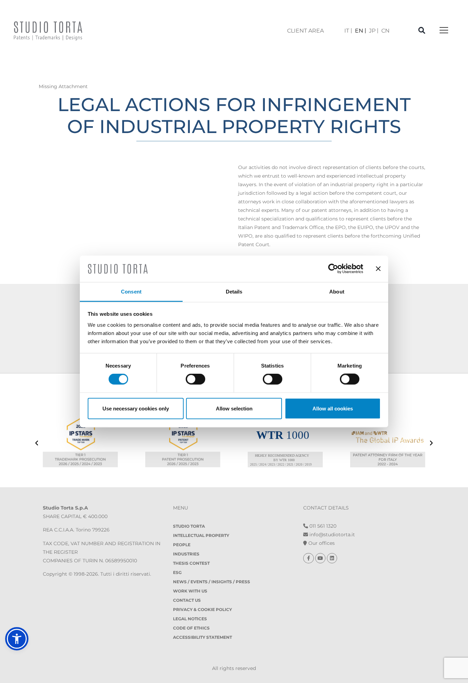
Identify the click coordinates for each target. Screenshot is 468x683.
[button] (17, 639)
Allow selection (234, 408)
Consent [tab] (131, 291)
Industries (186, 553)
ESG (177, 572)
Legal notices (190, 618)
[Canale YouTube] (321, 558)
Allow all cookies (332, 408)
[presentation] (36, 444)
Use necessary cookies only (135, 408)
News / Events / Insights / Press (211, 581)
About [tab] (336, 291)
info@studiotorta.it (331, 534)
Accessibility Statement (202, 637)
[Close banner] (378, 268)
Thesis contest (191, 563)
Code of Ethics (191, 628)
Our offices (321, 543)
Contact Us (187, 600)
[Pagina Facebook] (309, 558)
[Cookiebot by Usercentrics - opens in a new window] (333, 269)
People (181, 544)
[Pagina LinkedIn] (332, 558)
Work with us (190, 591)
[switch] (195, 379)
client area (305, 30)
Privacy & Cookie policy (202, 609)
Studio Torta (189, 526)
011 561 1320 (322, 526)
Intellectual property (201, 535)
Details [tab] (234, 291)
